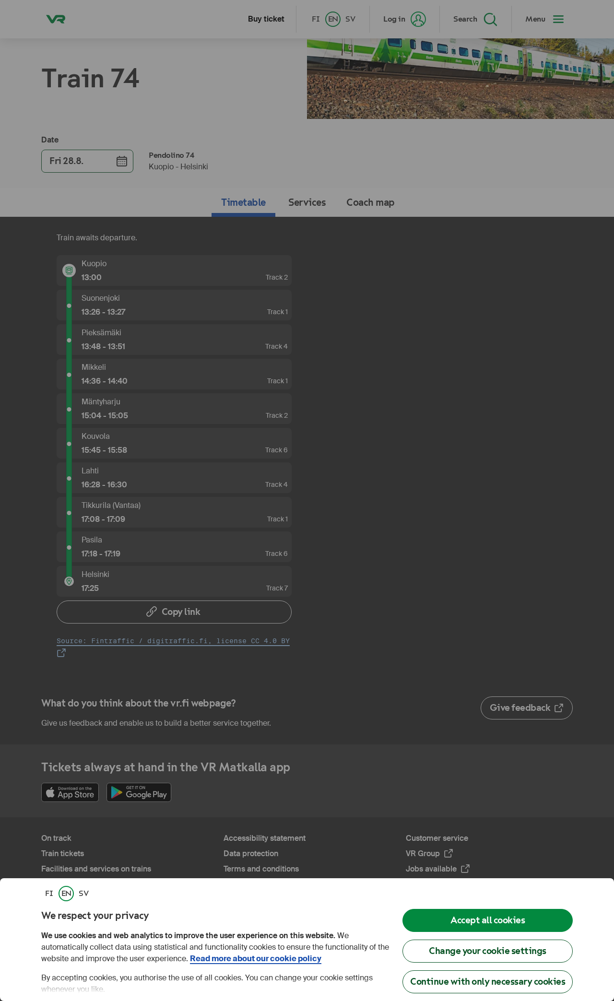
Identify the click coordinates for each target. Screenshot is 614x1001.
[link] (49, 893)
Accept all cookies (487, 920)
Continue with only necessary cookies (487, 981)
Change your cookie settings (487, 950)
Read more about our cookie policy (255, 959)
